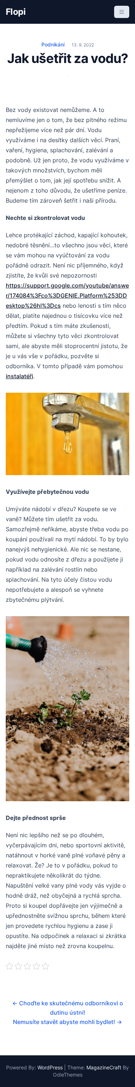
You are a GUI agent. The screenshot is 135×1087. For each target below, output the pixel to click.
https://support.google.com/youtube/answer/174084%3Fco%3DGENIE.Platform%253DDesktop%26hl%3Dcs (67, 295)
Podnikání (52, 44)
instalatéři (19, 376)
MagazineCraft (103, 1067)
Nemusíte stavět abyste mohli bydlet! (67, 1021)
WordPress (50, 1067)
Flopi (16, 11)
